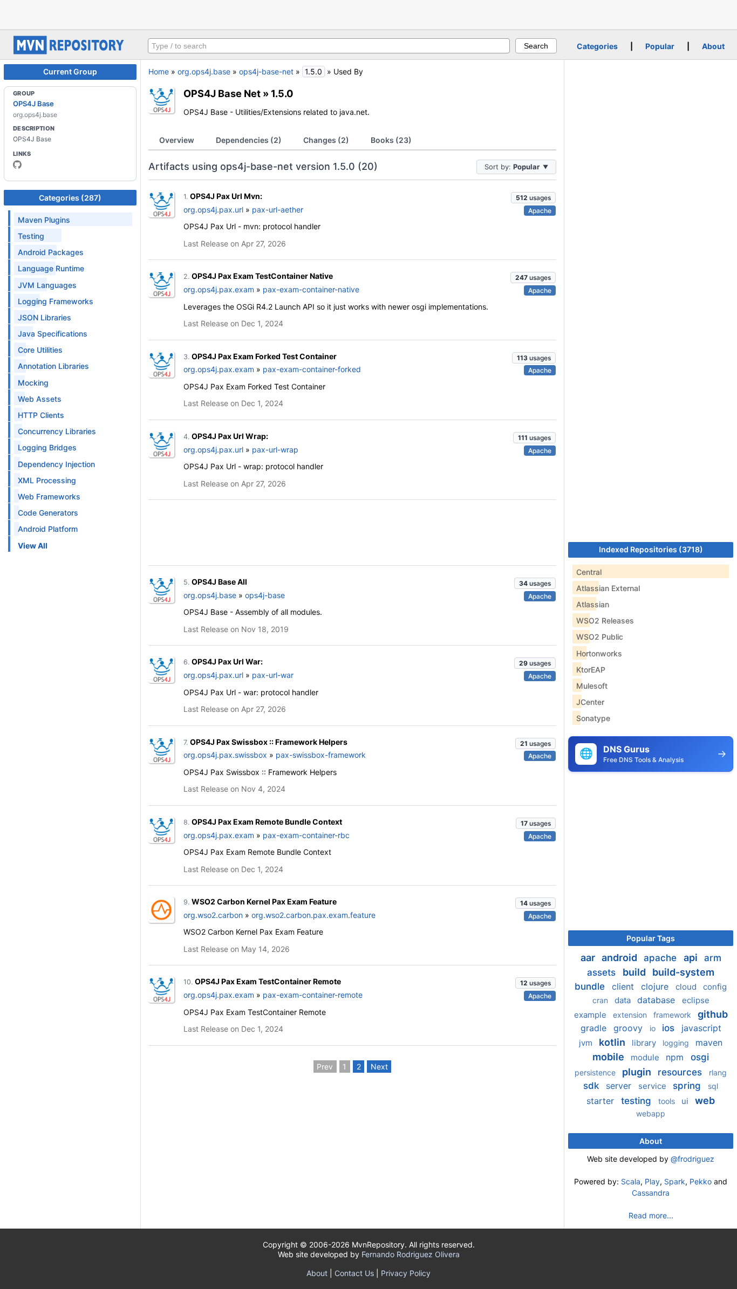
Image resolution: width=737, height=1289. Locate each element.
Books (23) (391, 140)
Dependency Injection (56, 464)
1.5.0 (282, 93)
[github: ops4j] (17, 164)
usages (533, 198)
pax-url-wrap (275, 449)
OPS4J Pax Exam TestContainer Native (262, 275)
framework (673, 1014)
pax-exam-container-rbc (306, 835)
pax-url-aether (277, 209)
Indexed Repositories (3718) (651, 549)
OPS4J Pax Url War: (227, 661)
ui (686, 1101)
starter (601, 1100)
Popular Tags (650, 938)
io (654, 1028)
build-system (683, 972)
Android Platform (48, 528)
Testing (31, 236)
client (624, 986)
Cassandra (651, 1192)
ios (669, 1028)
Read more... (651, 1215)
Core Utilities (40, 349)
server (620, 1085)
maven (708, 1042)
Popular (659, 46)
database (657, 1000)
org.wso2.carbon (213, 915)
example (591, 1015)
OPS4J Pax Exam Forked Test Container (264, 356)
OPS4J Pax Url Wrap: (230, 436)
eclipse (695, 1000)
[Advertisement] (368, 13)
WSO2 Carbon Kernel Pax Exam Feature (264, 901)
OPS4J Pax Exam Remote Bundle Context (267, 821)
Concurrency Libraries (57, 431)
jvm (587, 1043)
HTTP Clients (41, 415)
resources (681, 1072)
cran (601, 1000)
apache (661, 957)
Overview (176, 140)
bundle (591, 986)
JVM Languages (47, 285)
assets (602, 972)
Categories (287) (70, 197)
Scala (630, 1181)
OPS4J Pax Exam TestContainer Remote (268, 981)
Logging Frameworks (55, 301)
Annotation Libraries (53, 366)
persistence (596, 1072)
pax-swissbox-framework (321, 754)
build (635, 972)
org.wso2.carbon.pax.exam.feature (313, 915)
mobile (609, 1056)
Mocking (33, 382)
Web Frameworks (49, 496)
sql (713, 1086)
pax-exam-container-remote (313, 994)
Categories (597, 46)
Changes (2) (326, 140)
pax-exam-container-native (311, 289)
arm (712, 957)
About (713, 46)
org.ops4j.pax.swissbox (225, 754)
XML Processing (47, 480)
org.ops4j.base (204, 71)
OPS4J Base (33, 103)
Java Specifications (52, 333)
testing (637, 1100)
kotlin (613, 1042)
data (624, 1000)
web (705, 1100)
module (646, 1057)
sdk (592, 1085)
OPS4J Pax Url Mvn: (226, 196)
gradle (595, 1028)
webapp (650, 1113)
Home (158, 71)
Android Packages (51, 252)
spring (688, 1085)
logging (677, 1042)
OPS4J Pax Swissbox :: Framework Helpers (268, 741)
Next (379, 1066)
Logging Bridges (47, 447)
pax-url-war (273, 675)
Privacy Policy (406, 1273)
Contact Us (354, 1273)
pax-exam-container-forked (312, 369)
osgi (700, 1057)
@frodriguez (692, 1158)
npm (676, 1057)
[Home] (70, 51)
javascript (701, 1028)
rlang (718, 1072)
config (715, 987)
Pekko (701, 1181)
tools (667, 1101)
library (645, 1043)
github (713, 1014)
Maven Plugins (44, 219)
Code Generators (48, 512)
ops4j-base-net (266, 71)
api (692, 957)
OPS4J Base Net (222, 93)
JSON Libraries (44, 317)
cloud (687, 987)
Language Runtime (51, 268)
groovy (629, 1028)
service (653, 1086)
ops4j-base (265, 595)
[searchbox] (329, 45)
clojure (656, 986)
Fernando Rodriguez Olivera (410, 1254)
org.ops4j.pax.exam (218, 289)
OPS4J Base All (219, 581)
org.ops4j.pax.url (213, 209)
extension (631, 1014)
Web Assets (40, 398)
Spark (674, 1181)
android (620, 957)
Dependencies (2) (249, 140)
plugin (637, 1072)
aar (589, 957)
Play (652, 1181)
